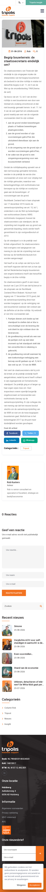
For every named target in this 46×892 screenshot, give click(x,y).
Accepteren (35, 885)
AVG (4, 821)
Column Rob (10, 708)
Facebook (13, 433)
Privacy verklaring (10, 813)
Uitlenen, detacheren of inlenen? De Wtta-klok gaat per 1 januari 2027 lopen (29, 684)
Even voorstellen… (23, 654)
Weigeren (21, 885)
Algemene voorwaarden (12, 808)
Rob (28, 51)
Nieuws (7, 718)
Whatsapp (30, 440)
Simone (18, 626)
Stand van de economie (26, 668)
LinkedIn (12, 440)
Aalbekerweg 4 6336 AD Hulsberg (10, 791)
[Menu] (42, 11)
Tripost (26, 448)
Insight (7, 724)
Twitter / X (31, 433)
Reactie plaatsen (14, 593)
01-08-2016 (16, 51)
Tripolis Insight (36, 3)
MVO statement (9, 817)
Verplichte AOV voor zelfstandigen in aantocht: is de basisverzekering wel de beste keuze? (28, 644)
